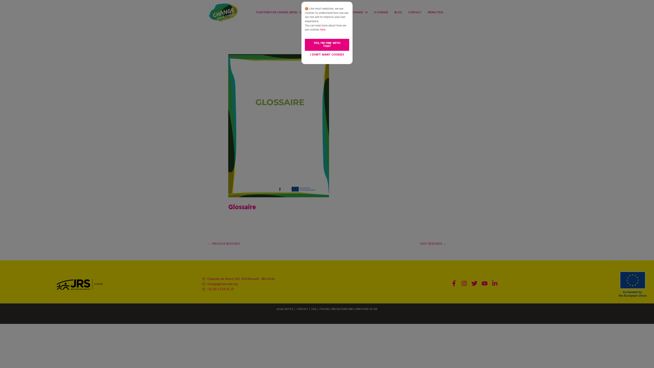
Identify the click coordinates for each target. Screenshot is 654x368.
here (322, 29)
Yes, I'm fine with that (327, 45)
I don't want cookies (327, 54)
